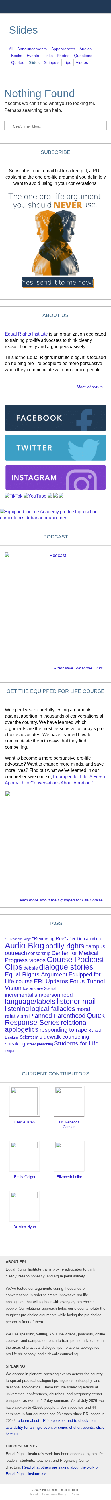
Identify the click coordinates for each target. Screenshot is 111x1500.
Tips (67, 62)
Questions (83, 55)
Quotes (17, 62)
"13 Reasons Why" (18, 939)
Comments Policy (54, 1494)
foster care (33, 988)
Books (16, 55)
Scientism (29, 1037)
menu (103, 6)
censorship (39, 953)
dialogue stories (66, 966)
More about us (90, 387)
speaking (15, 1044)
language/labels (30, 1001)
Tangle (9, 1051)
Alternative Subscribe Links (78, 668)
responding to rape (63, 1030)
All (11, 49)
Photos (63, 55)
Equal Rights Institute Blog (39, 10)
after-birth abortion (84, 938)
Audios (85, 49)
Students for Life (76, 1043)
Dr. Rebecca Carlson (69, 1124)
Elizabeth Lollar (69, 1177)
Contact (76, 1494)
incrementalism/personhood (39, 995)
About (34, 1494)
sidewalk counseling (64, 1037)
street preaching (39, 1044)
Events (33, 55)
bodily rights (64, 946)
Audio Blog (24, 945)
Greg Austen (24, 1122)
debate (31, 968)
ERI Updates (51, 981)
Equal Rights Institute (26, 334)
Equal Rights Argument (36, 974)
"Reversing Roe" (49, 938)
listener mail (76, 1001)
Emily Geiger (24, 1177)
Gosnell (50, 988)
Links (48, 55)
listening (17, 1008)
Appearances (63, 49)
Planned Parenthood (57, 1015)
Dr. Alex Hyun (24, 1227)
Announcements (32, 49)
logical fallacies (52, 1008)
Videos (82, 62)
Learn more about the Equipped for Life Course (60, 900)
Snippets (51, 62)
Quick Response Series (55, 1018)
